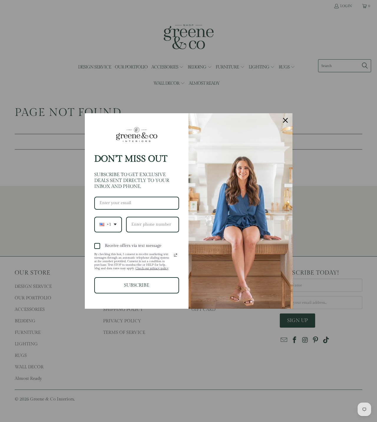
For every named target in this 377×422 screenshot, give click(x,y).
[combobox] (108, 224)
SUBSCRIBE (136, 285)
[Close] (285, 120)
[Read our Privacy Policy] (175, 255)
